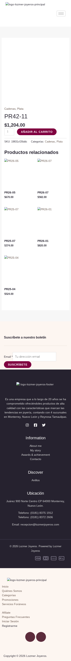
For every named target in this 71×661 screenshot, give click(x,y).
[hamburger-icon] (61, 13)
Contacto (35, 459)
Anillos (36, 480)
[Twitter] (44, 425)
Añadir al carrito (37, 131)
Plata (20, 108)
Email (8, 356)
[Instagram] (27, 425)
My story (35, 450)
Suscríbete (17, 364)
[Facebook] (35, 425)
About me (36, 445)
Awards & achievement (35, 454)
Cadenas (10, 108)
